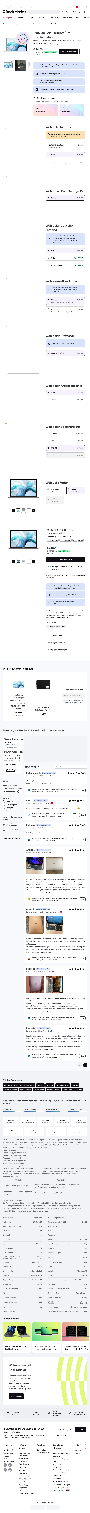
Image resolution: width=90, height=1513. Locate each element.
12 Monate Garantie (59, 1462)
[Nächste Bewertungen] (85, 1065)
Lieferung (22, 1470)
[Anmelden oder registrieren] (80, 12)
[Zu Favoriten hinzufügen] (82, 51)
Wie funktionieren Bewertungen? (11, 770)
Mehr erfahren (63, 617)
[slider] (4, 791)
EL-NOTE (64, 575)
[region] (59, 110)
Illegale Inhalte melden (60, 1482)
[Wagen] (85, 12)
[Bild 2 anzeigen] (23, 510)
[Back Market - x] (10, 1470)
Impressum (57, 1479)
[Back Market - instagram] (5, 1465)
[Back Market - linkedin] (10, 1465)
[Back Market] (14, 11)
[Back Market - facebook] (5, 1470)
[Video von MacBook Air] (20, 65)
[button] (23, 39)
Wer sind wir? (8, 1450)
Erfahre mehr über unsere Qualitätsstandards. (30, 1211)
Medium (77, 1453)
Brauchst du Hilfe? (69, 12)
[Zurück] (13, 510)
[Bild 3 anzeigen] (29, 510)
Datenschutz (57, 1465)
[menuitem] (21, 17)
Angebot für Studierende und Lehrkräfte (9, 1458)
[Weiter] (33, 510)
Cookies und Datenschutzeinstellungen (62, 1469)
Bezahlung (22, 1467)
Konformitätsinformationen (77, 575)
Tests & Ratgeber (25, 1482)
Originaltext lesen (47, 893)
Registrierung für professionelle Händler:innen (24, 1455)
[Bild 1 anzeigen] (18, 510)
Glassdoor (78, 1450)
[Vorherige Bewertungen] (79, 1065)
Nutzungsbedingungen (61, 1453)
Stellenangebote (9, 1453)
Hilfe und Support (25, 1479)
